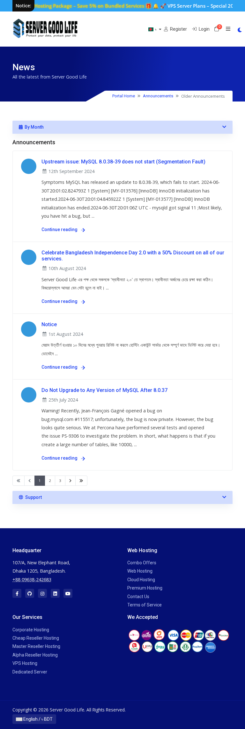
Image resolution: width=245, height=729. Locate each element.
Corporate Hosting (30, 629)
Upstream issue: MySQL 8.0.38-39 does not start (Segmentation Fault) (123, 162)
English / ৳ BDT (37, 719)
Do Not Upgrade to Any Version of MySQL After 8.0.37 (104, 390)
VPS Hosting (24, 663)
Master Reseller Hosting (36, 646)
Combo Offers (141, 562)
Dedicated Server (29, 671)
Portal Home (123, 96)
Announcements (158, 96)
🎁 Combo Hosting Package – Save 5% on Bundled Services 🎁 (73, 6)
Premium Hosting (144, 587)
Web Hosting (139, 571)
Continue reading (59, 229)
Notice (49, 324)
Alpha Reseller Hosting (35, 655)
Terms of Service (144, 604)
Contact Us (138, 596)
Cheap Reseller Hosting (35, 638)
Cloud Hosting (141, 579)
